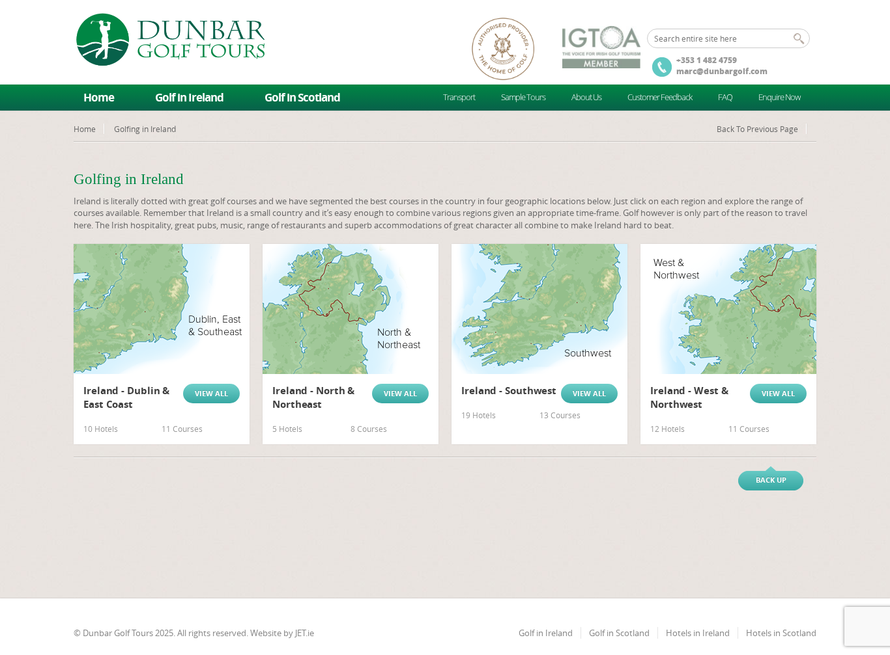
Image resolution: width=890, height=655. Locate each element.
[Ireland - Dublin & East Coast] (162, 309)
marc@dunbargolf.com (722, 71)
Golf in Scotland (302, 97)
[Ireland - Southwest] (539, 309)
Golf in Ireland (189, 97)
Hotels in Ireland (698, 633)
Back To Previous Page (757, 129)
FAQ (725, 97)
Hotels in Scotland (781, 633)
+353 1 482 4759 (706, 60)
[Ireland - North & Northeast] (350, 309)
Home (98, 97)
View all (211, 393)
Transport (459, 97)
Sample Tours (523, 97)
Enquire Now (779, 97)
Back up (771, 480)
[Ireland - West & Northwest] (728, 309)
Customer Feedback (659, 97)
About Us (586, 97)
